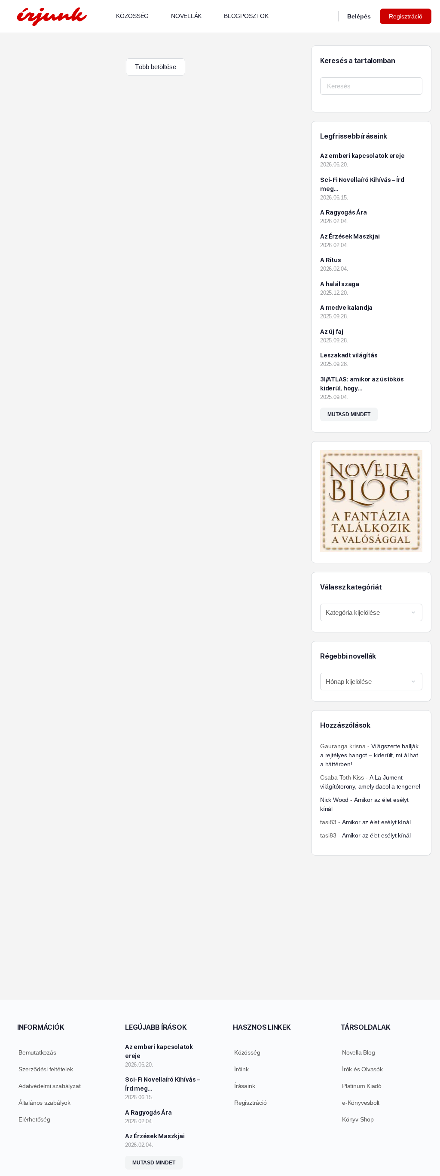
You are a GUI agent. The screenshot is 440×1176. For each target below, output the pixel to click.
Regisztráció (405, 16)
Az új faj (331, 331)
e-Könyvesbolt (360, 1102)
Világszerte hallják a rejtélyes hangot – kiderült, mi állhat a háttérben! (369, 755)
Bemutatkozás (37, 1052)
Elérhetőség (34, 1119)
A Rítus (330, 260)
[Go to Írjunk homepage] (52, 15)
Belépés (359, 16)
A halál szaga (339, 284)
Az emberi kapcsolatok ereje (362, 155)
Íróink (241, 1069)
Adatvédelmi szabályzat (49, 1085)
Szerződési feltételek (45, 1069)
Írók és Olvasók (362, 1069)
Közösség (247, 1052)
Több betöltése (155, 66)
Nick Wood (334, 799)
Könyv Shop (358, 1119)
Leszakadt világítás (348, 355)
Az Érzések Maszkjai (349, 236)
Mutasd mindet (348, 414)
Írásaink (244, 1085)
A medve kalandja (346, 307)
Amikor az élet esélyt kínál (376, 822)
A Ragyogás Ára (343, 212)
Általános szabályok (44, 1102)
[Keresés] (326, 16)
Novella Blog (358, 1052)
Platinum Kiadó (362, 1085)
